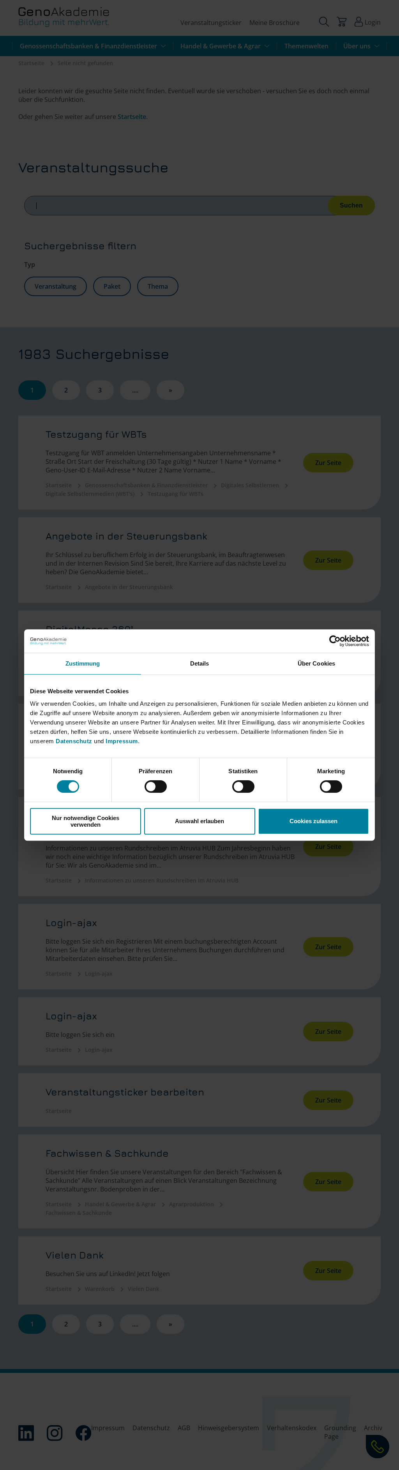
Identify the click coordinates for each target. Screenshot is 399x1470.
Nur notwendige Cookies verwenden (85, 821)
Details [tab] (199, 663)
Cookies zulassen (313, 821)
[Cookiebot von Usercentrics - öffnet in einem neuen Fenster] (335, 641)
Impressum (122, 741)
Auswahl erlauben (199, 821)
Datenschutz (75, 741)
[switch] (156, 786)
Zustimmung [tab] (82, 663)
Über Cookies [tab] (316, 663)
